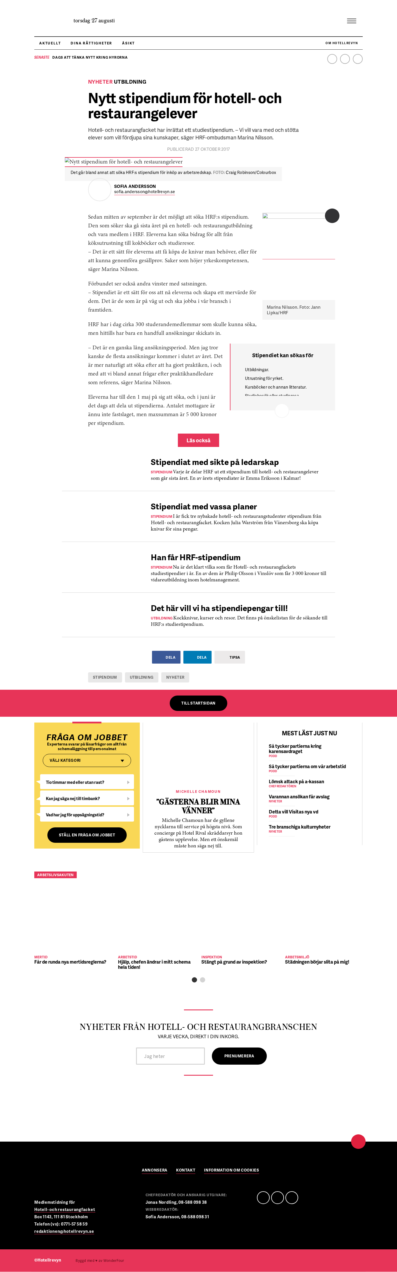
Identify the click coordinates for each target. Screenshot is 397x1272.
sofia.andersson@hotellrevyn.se (144, 191)
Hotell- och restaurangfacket (64, 1209)
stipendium (105, 677)
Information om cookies (231, 1170)
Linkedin (345, 59)
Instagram (358, 59)
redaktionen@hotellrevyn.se (64, 1231)
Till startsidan (198, 703)
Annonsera (154, 1170)
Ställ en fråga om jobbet (87, 835)
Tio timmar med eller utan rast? (75, 782)
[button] (194, 979)
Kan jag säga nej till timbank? (73, 798)
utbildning (142, 677)
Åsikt (128, 43)
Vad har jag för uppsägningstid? (75, 815)
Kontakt (186, 1170)
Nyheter (175, 677)
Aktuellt (50, 43)
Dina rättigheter (91, 43)
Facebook (332, 59)
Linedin (277, 1197)
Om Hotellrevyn (342, 43)
